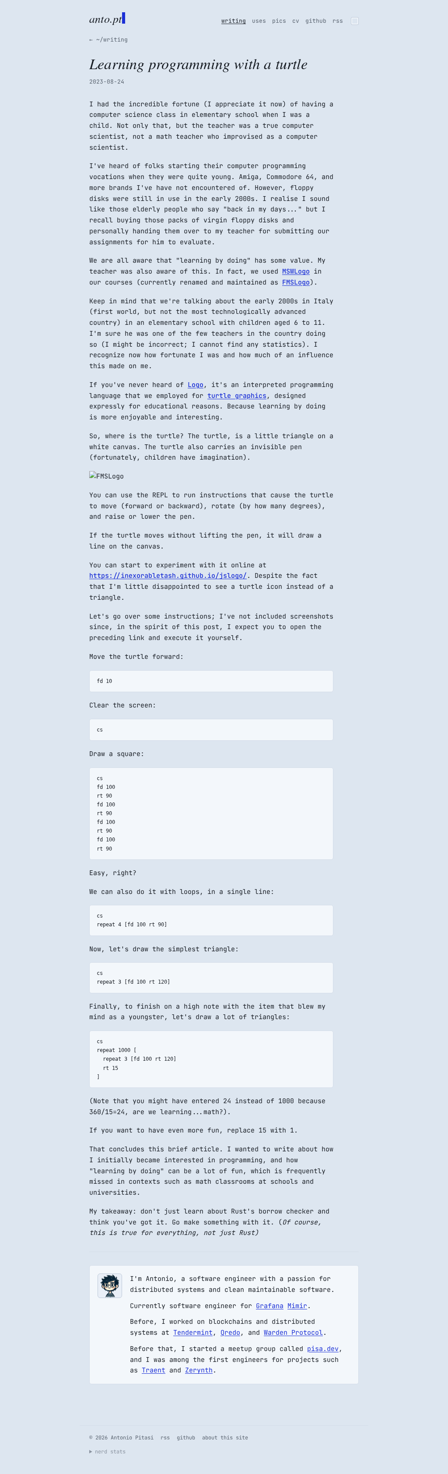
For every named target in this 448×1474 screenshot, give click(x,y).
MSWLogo (296, 271)
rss (337, 21)
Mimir (297, 1306)
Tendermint (193, 1332)
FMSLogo (296, 282)
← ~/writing (108, 39)
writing (233, 21)
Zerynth (199, 1370)
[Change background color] (355, 21)
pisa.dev (323, 1348)
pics (279, 21)
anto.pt (105, 17)
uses (259, 21)
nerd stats (110, 1451)
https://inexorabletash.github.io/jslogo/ (168, 575)
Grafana (270, 1306)
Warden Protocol (293, 1332)
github (315, 21)
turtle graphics (236, 395)
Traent (153, 1370)
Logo (195, 384)
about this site (225, 1437)
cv (295, 21)
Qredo (230, 1332)
